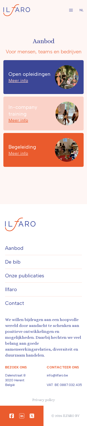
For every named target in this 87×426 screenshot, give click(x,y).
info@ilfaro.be (57, 375)
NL (81, 10)
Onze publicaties (24, 275)
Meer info (18, 80)
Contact (14, 303)
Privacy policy (43, 400)
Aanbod (14, 248)
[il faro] (16, 10)
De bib (12, 262)
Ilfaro (11, 289)
